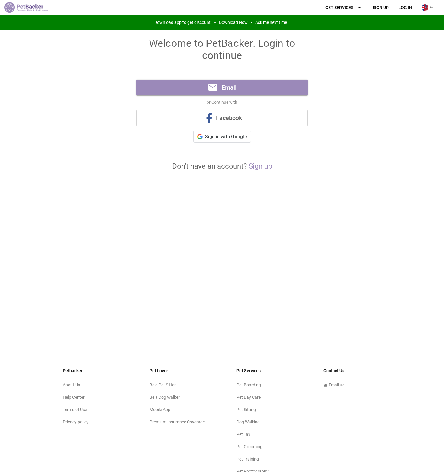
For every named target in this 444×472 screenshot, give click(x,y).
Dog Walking (248, 422)
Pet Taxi (243, 434)
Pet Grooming (249, 446)
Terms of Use (75, 409)
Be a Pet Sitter (163, 384)
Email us (333, 384)
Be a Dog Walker (165, 397)
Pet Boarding (248, 384)
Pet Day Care (248, 397)
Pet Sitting (246, 409)
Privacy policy (75, 422)
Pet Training (247, 459)
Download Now (233, 22)
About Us (71, 384)
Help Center (74, 397)
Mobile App (160, 409)
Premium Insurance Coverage (177, 422)
